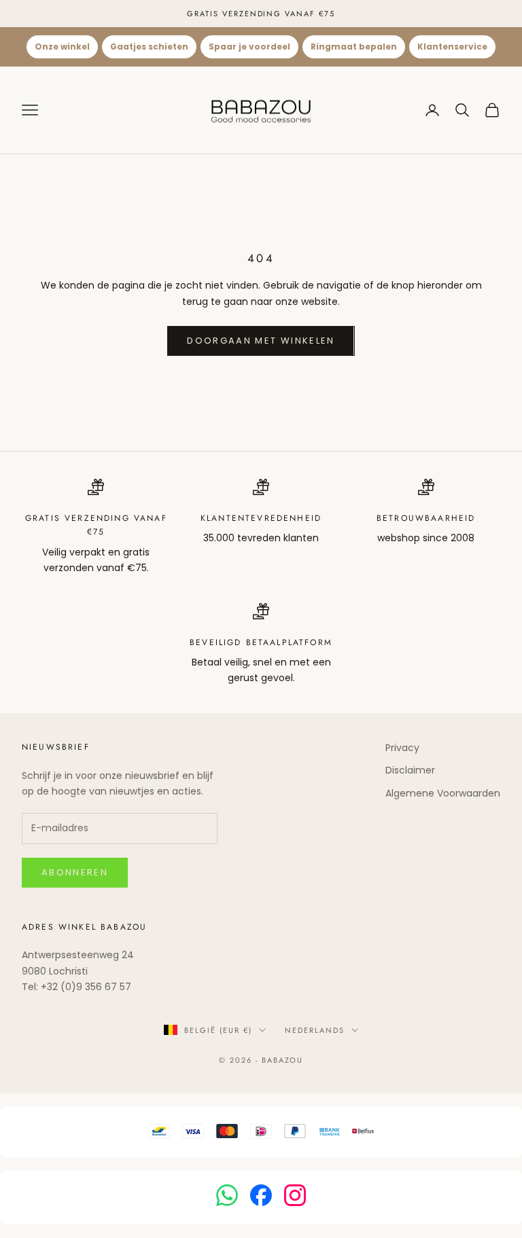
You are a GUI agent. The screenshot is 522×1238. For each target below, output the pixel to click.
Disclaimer (410, 770)
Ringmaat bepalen (354, 46)
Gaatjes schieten (149, 46)
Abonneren (74, 872)
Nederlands (315, 1030)
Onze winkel (62, 46)
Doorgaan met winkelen (260, 340)
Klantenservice (452, 46)
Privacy (402, 747)
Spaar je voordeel (249, 46)
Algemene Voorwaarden (442, 793)
